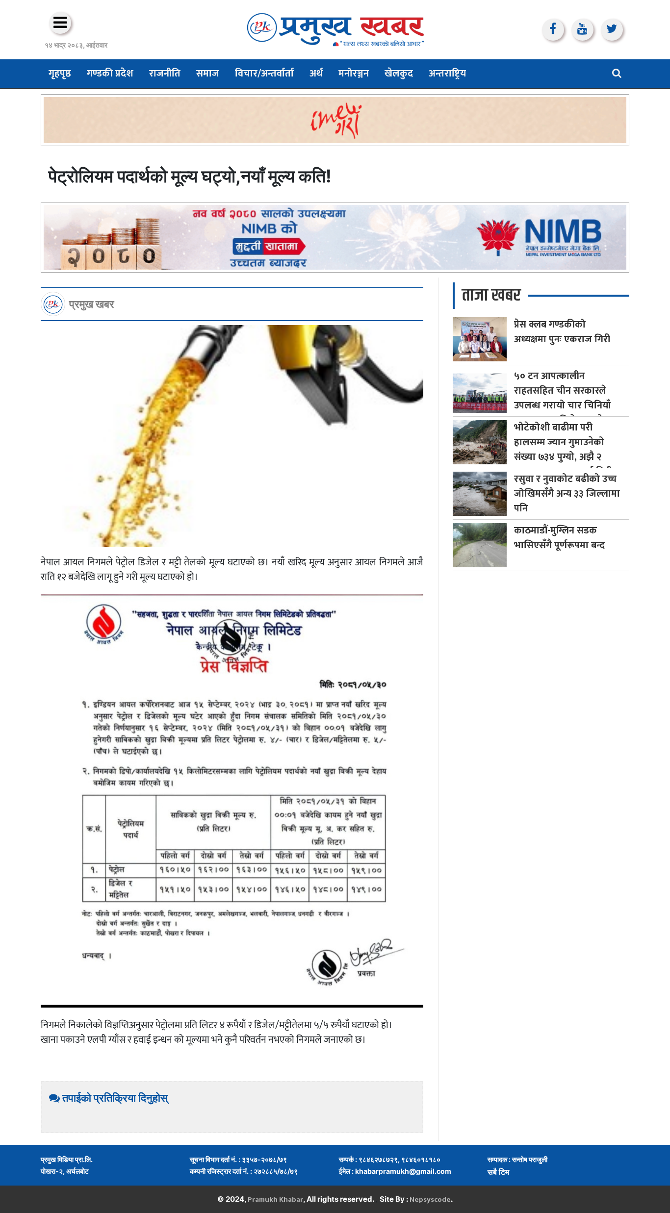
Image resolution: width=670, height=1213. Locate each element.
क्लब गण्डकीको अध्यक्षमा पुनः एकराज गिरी (562, 332)
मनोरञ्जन (353, 73)
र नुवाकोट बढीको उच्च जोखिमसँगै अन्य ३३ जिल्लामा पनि (567, 494)
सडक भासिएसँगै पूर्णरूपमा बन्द (559, 538)
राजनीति (164, 73)
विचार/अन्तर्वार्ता (264, 73)
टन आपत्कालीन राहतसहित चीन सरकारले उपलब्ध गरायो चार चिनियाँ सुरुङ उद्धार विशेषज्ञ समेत (562, 398)
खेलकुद (399, 73)
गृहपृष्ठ (60, 73)
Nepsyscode (430, 1199)
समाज (207, 73)
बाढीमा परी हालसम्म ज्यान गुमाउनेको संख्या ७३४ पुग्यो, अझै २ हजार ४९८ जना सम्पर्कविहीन (566, 449)
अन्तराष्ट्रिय (447, 73)
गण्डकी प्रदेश (110, 73)
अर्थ (316, 73)
